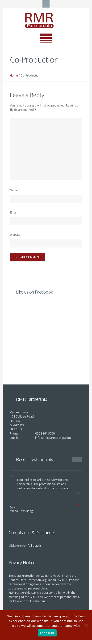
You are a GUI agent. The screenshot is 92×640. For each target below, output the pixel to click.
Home (14, 75)
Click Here (15, 545)
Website (15, 234)
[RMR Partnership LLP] (46, 20)
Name (14, 190)
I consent (47, 633)
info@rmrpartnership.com (53, 437)
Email (13, 212)
